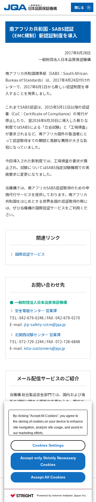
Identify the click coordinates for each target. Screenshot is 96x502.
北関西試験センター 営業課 (38, 334)
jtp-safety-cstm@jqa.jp (45, 324)
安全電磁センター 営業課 (36, 310)
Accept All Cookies (48, 477)
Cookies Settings (48, 445)
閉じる (79, 7)
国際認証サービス (30, 254)
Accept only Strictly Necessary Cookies (48, 461)
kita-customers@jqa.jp (44, 348)
